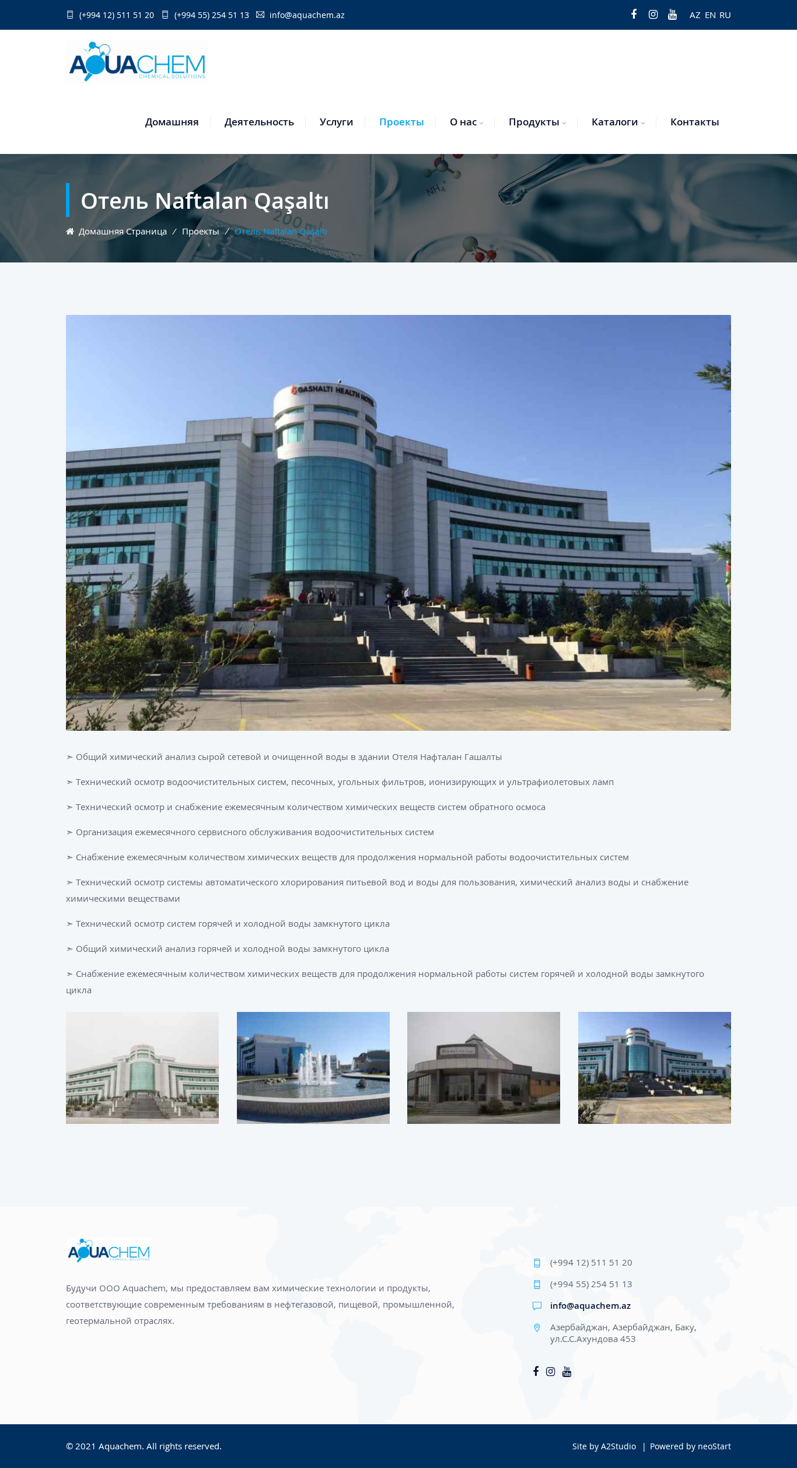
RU (725, 14)
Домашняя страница (120, 231)
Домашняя (172, 121)
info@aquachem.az (590, 1305)
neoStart (714, 1446)
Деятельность (259, 121)
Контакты (694, 121)
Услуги (337, 121)
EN (710, 14)
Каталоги (615, 121)
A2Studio (618, 1446)
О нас (463, 121)
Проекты (401, 121)
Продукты (534, 121)
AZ (695, 14)
